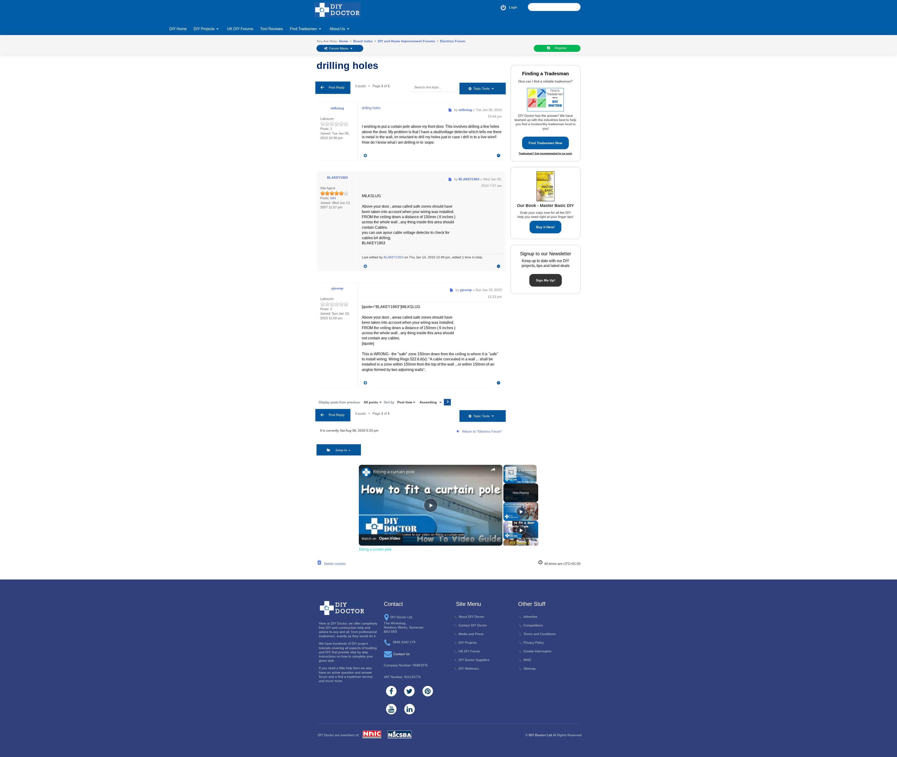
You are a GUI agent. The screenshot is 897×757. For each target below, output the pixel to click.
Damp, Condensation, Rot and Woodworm (214, 80)
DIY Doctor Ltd (540, 735)
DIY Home (178, 28)
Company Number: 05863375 (406, 665)
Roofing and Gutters (624, 62)
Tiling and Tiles (620, 71)
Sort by (389, 402)
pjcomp (337, 288)
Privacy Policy (533, 642)
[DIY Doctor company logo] (342, 608)
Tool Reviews (271, 28)
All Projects (191, 62)
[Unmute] (512, 480)
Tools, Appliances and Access (631, 80)
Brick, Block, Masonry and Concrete (209, 71)
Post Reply (335, 87)
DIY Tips (615, 98)
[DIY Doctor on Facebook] (391, 691)
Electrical (189, 99)
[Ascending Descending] (430, 402)
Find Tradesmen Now (545, 143)
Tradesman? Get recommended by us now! (545, 153)
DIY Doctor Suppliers (474, 660)
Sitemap (529, 668)
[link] (366, 472)
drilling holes (347, 65)
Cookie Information (537, 651)
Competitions (533, 625)
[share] (493, 469)
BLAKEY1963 (337, 177)
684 (333, 198)
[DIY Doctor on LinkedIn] (409, 709)
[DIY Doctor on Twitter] (409, 691)
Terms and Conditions (539, 634)
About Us (337, 28)
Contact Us (191, 63)
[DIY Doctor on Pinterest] (427, 691)
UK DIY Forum (469, 651)
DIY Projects (204, 28)
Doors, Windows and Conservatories (210, 90)
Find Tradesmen (303, 28)
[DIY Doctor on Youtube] (391, 709)
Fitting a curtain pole (394, 471)
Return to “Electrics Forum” (482, 431)
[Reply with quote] (364, 154)
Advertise (530, 616)
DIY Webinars (469, 668)
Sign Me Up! (545, 280)
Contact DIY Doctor (473, 625)
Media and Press (471, 634)
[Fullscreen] (534, 480)
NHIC (527, 660)
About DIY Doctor (471, 616)
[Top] (498, 155)
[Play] (506, 480)
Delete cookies (334, 563)
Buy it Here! (545, 227)
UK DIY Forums (240, 28)
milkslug (337, 108)
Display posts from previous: (340, 402)
